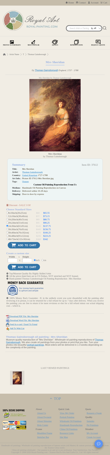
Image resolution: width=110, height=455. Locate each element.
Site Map (64, 437)
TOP (57, 399)
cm (44, 260)
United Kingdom (29, 175)
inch (38, 260)
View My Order (67, 413)
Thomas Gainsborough (37, 54)
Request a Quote (94, 413)
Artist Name (14, 54)
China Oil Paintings (68, 429)
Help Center (42, 425)
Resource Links (67, 433)
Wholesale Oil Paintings (70, 421)
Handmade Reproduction (71, 425)
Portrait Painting (67, 417)
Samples (90, 421)
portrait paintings (35, 345)
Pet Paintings (92, 425)
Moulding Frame (44, 433)
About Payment (44, 417)
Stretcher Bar (43, 437)
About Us (41, 413)
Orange (25, 181)
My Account (92, 433)
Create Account (94, 437)
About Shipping (44, 421)
